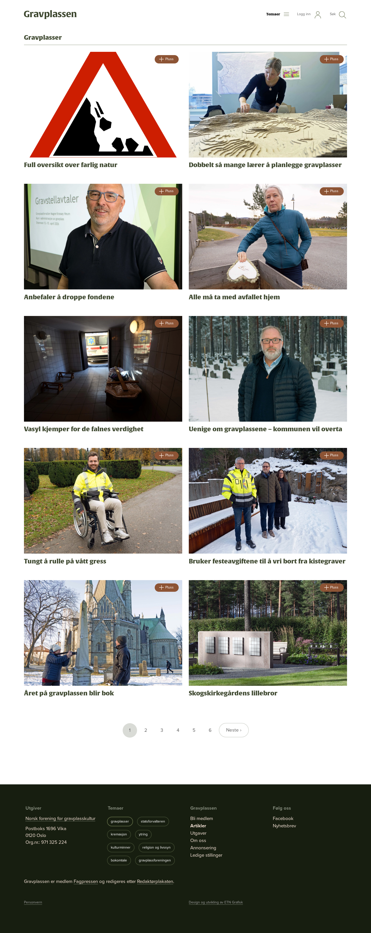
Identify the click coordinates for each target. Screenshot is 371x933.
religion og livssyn (156, 847)
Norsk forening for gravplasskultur (60, 818)
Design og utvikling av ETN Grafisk (216, 902)
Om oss (198, 840)
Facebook (283, 818)
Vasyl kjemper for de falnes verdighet (83, 429)
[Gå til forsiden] (50, 15)
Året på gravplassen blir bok (69, 693)
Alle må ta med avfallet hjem (234, 297)
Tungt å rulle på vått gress (65, 561)
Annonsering (203, 848)
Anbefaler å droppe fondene (69, 297)
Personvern (33, 902)
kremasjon (119, 834)
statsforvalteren (153, 821)
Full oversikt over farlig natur (70, 165)
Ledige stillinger (206, 855)
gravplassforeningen (155, 860)
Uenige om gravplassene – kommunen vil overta (265, 429)
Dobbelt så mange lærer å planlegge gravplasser (265, 165)
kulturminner (120, 847)
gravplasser (120, 821)
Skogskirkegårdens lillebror (233, 693)
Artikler (198, 826)
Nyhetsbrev (284, 826)
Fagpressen (86, 881)
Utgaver (198, 833)
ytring (143, 834)
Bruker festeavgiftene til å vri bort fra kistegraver (267, 561)
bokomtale (119, 860)
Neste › (234, 730)
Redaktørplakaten (155, 881)
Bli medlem (201, 818)
